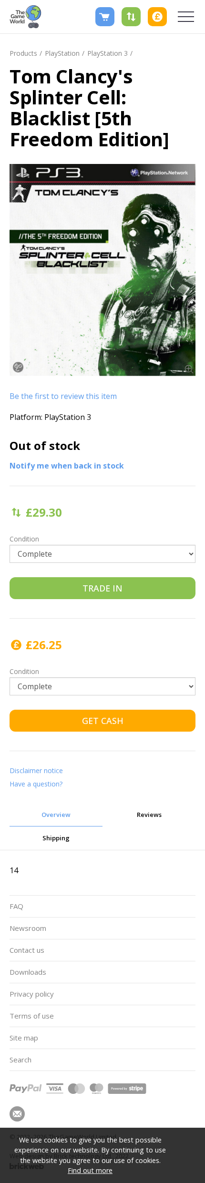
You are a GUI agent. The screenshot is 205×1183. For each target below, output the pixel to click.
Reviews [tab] (149, 814)
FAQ (16, 906)
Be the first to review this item (63, 396)
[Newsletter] (17, 1113)
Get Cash (102, 720)
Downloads (28, 972)
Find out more (90, 1170)
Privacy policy (32, 994)
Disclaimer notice (36, 770)
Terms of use (32, 1015)
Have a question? (36, 783)
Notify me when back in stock (67, 465)
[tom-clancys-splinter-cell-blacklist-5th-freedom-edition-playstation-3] (102, 270)
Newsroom (28, 928)
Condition (24, 538)
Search (20, 1059)
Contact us (27, 950)
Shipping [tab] (56, 838)
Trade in (102, 588)
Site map (24, 1037)
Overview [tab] (56, 814)
